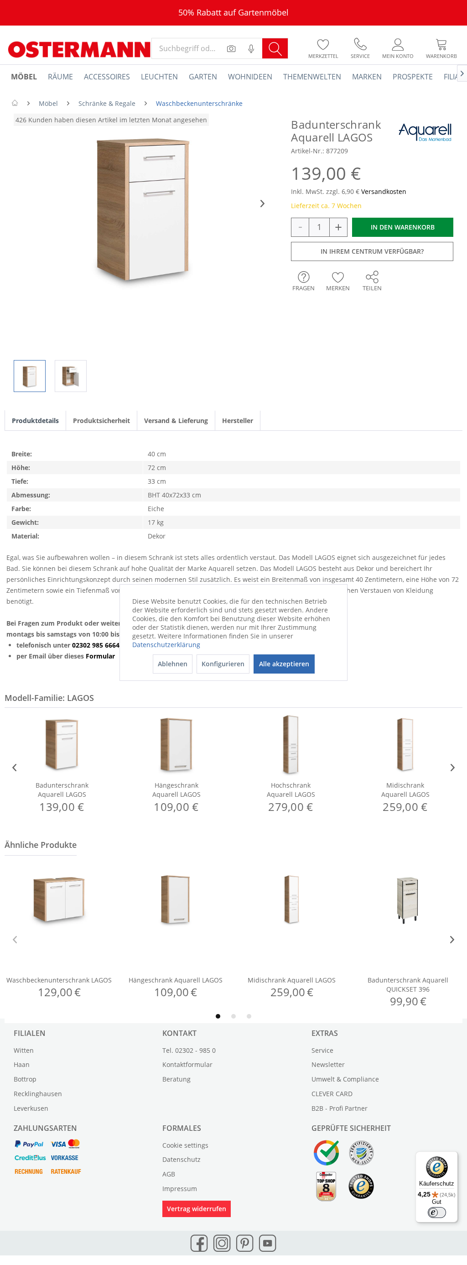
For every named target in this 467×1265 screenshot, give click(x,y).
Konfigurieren (223, 663)
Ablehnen (172, 663)
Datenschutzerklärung (166, 644)
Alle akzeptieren (284, 663)
